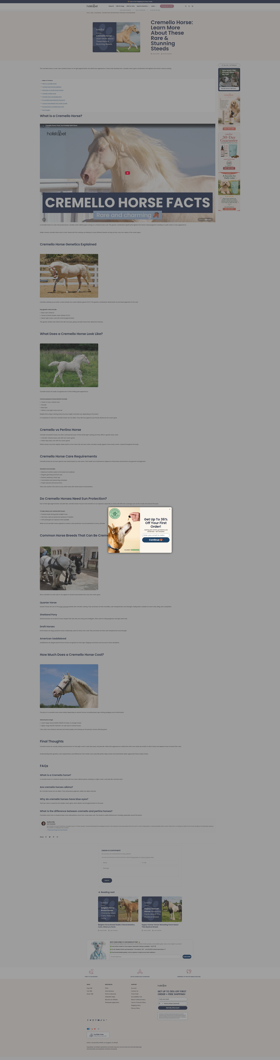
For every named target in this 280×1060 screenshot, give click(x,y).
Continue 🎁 (156, 539)
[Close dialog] (170, 509)
